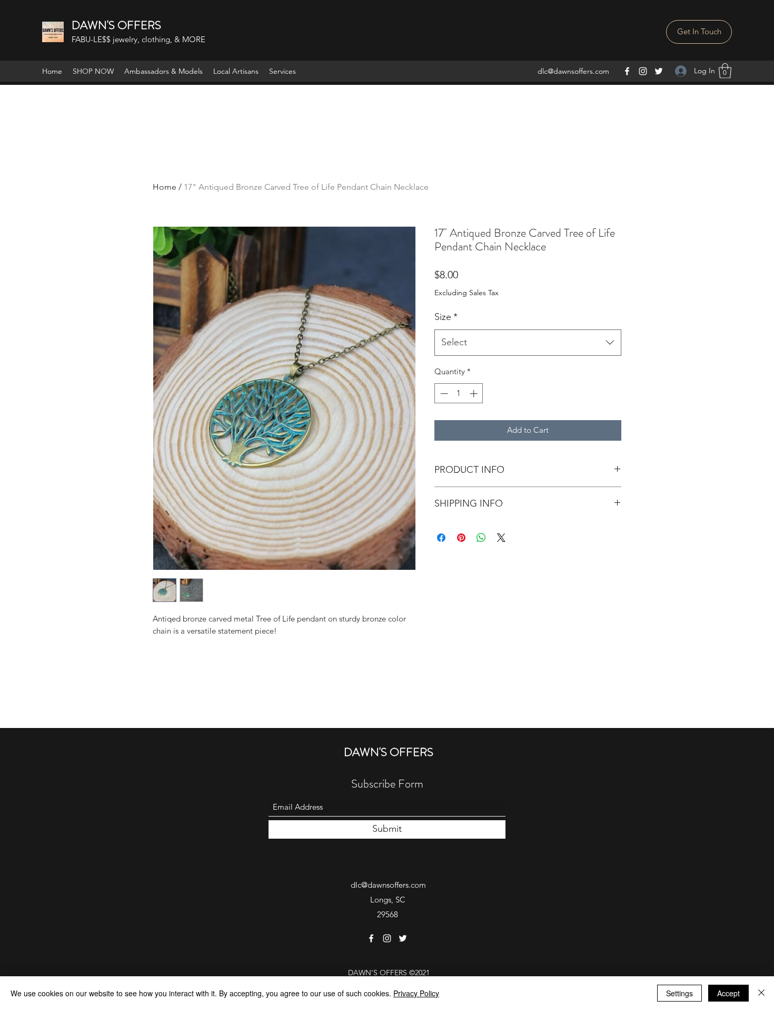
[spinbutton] (459, 393)
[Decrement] (443, 393)
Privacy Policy (416, 993)
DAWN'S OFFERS (116, 25)
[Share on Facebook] (441, 537)
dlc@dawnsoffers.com (573, 71)
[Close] (761, 993)
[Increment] (475, 393)
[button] (699, 32)
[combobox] (527, 342)
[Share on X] (501, 537)
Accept (728, 993)
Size (446, 317)
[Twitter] (658, 71)
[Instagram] (643, 71)
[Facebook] (627, 71)
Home (164, 187)
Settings (679, 993)
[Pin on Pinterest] (461, 537)
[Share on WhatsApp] (481, 537)
